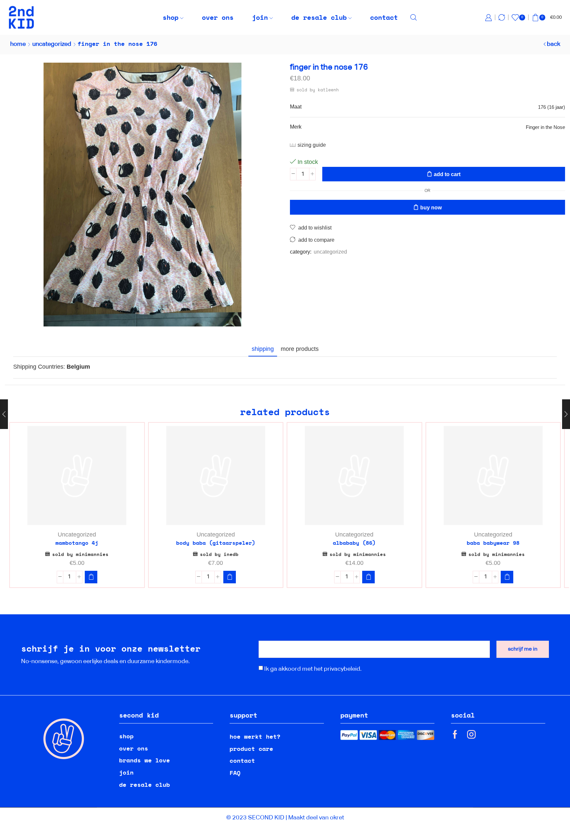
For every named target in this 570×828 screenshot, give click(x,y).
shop (170, 17)
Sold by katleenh (318, 89)
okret (337, 818)
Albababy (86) (354, 543)
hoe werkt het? (255, 736)
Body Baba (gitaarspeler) (215, 543)
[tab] (262, 348)
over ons (218, 17)
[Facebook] (455, 734)
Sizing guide (312, 145)
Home (18, 44)
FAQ (235, 772)
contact (384, 17)
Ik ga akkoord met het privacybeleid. (313, 669)
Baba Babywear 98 (493, 543)
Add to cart (447, 174)
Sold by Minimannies (80, 554)
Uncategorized (51, 44)
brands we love (144, 760)
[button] (91, 577)
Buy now (431, 207)
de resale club (319, 17)
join (260, 17)
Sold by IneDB (219, 554)
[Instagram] (471, 734)
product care (251, 748)
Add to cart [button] (80, 514)
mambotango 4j (76, 543)
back (553, 44)
